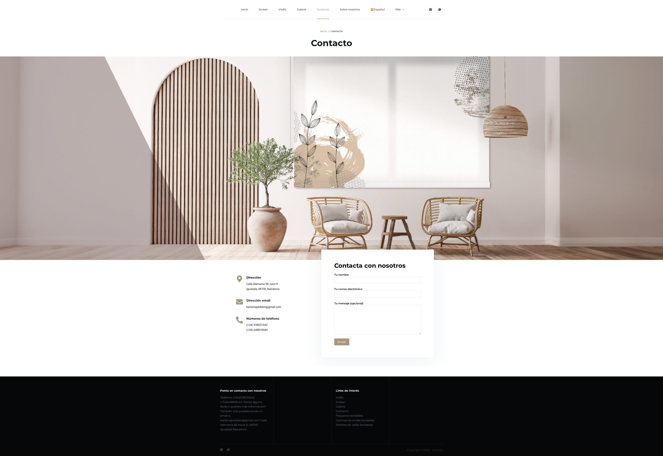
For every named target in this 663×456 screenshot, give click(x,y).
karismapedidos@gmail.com (240, 420)
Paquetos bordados (349, 415)
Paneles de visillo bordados (354, 424)
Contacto (323, 9)
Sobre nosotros (350, 9)
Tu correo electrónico (348, 289)
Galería (301, 9)
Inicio (244, 9)
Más (398, 9)
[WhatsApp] (439, 9)
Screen (263, 9)
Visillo (282, 9)
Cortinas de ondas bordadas (355, 420)
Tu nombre (341, 274)
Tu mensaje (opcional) (348, 303)
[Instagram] (430, 9)
